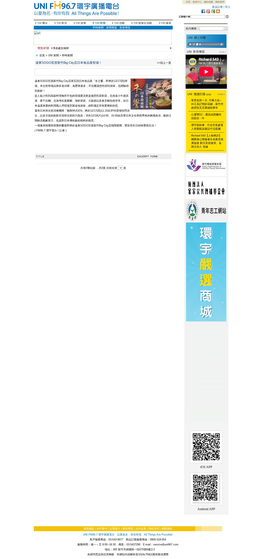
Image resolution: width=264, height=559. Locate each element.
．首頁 (187, 2)
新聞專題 (111, 27)
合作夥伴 (102, 528)
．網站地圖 (207, 2)
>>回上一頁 (164, 62)
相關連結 (166, 528)
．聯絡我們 (218, 2)
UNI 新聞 (53, 55)
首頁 (42, 55)
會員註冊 (217, 6)
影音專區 (125, 27)
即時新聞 (98, 27)
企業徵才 (115, 528)
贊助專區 (128, 528)
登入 (227, 6)
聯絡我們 (153, 528)
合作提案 (141, 528)
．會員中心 (196, 2)
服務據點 (89, 528)
